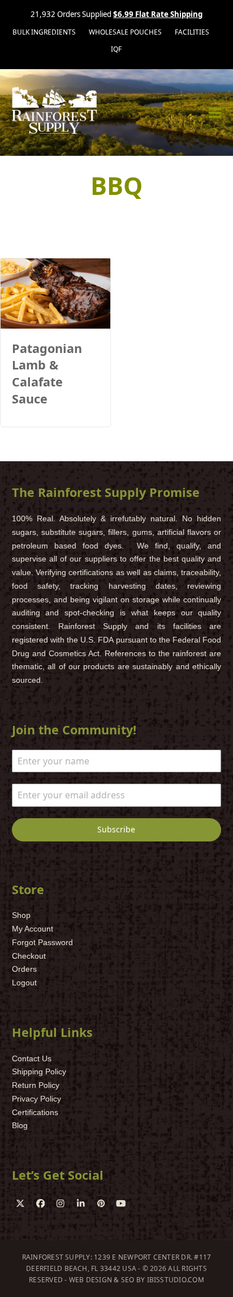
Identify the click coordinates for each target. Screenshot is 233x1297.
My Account (32, 928)
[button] (215, 112)
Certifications (35, 1112)
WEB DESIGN (90, 1280)
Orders (24, 968)
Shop (21, 915)
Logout (24, 982)
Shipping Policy (39, 1071)
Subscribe (116, 829)
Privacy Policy (36, 1098)
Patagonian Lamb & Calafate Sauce (47, 373)
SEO (128, 1280)
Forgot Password (42, 942)
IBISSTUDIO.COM (175, 1280)
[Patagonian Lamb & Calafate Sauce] (55, 292)
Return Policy (35, 1085)
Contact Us (31, 1058)
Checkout (29, 955)
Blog (20, 1125)
